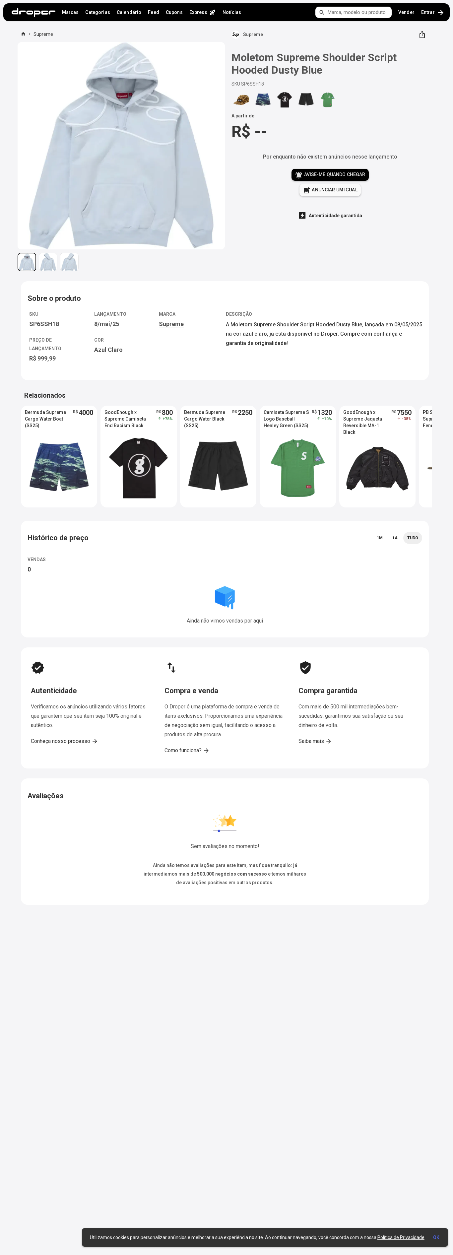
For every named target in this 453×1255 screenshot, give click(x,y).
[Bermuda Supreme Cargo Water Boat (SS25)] (263, 100)
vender (406, 12)
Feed (153, 12)
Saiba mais (315, 741)
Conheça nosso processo (64, 741)
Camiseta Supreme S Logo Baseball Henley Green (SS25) (286, 419)
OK (436, 1237)
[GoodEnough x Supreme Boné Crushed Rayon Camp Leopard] (241, 100)
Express (202, 12)
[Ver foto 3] (69, 262)
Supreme (43, 34)
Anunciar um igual (330, 190)
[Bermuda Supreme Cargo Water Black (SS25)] (306, 100)
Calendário (129, 12)
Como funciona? (187, 750)
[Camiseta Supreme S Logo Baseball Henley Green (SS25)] (328, 100)
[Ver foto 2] (48, 262)
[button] (59, 456)
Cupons (174, 12)
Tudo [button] (412, 538)
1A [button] (395, 538)
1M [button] (380, 538)
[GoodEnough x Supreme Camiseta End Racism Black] (284, 100)
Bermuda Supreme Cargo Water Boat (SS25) (45, 419)
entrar (433, 13)
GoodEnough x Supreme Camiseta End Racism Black (125, 419)
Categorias (97, 12)
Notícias (232, 12)
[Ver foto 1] (27, 262)
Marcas (70, 12)
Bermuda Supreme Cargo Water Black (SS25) (204, 419)
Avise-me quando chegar (330, 175)
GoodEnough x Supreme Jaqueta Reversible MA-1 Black (362, 419)
